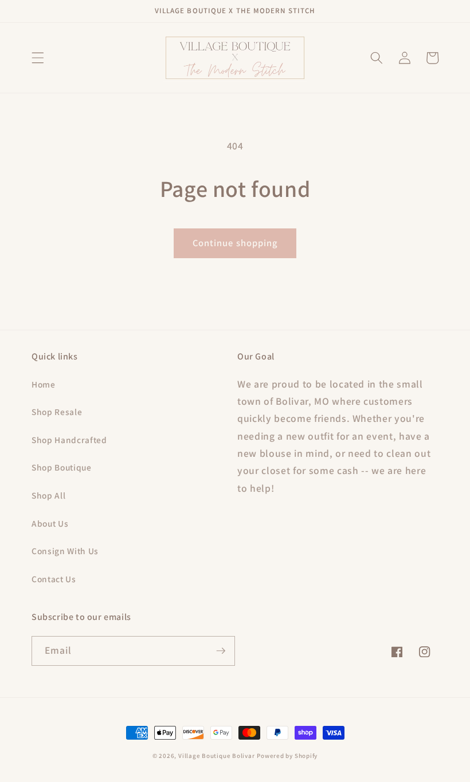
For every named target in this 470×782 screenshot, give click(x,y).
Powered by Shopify (287, 756)
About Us (50, 523)
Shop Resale (57, 411)
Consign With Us (65, 550)
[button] (38, 58)
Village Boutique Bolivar (216, 756)
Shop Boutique (62, 467)
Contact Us (54, 578)
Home (44, 384)
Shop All (48, 495)
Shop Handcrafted (69, 439)
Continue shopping (235, 242)
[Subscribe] (220, 651)
